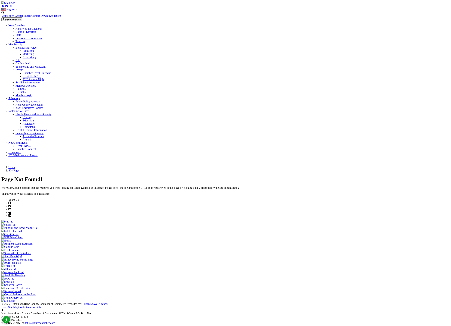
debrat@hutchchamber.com (39, 322)
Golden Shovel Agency (94, 303)
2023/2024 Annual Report (23, 155)
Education (28, 50)
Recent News (23, 145)
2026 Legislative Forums (29, 107)
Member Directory (26, 85)
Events (19, 69)
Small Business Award (28, 82)
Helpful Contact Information (31, 129)
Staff (18, 34)
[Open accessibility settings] (6, 319)
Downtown (14, 152)
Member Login (24, 95)
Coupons (21, 88)
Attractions (29, 126)
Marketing (28, 53)
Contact (35, 15)
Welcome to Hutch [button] (18, 110)
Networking (29, 57)
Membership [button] (15, 44)
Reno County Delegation (29, 104)
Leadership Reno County (30, 133)
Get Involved (23, 63)
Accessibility (34, 307)
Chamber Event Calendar (37, 72)
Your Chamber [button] (16, 25)
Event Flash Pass (32, 76)
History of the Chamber (29, 28)
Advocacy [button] (14, 98)
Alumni (27, 139)
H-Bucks (21, 91)
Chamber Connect (26, 149)
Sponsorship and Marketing (31, 66)
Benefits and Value (26, 47)
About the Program (33, 136)
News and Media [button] (17, 142)
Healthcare (29, 123)
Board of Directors (26, 31)
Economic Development (29, 38)
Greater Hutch (23, 15)
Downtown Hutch (51, 15)
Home (4, 307)
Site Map (13, 307)
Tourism (20, 41)
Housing (27, 117)
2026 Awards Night (33, 79)
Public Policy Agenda (28, 101)
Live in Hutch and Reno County (33, 114)
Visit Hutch (7, 15)
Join (18, 60)
